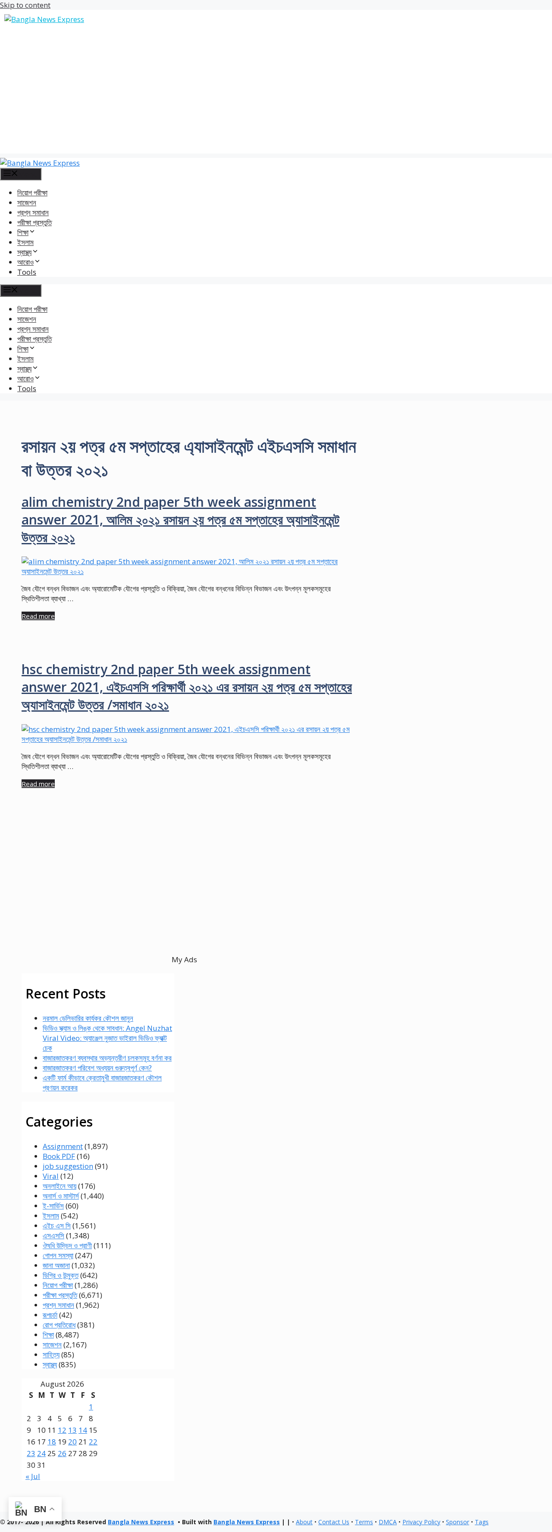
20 (72, 1442)
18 (51, 1442)
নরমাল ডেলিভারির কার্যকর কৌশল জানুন (88, 1018)
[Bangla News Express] (40, 163)
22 (93, 1442)
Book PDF (59, 1156)
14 (82, 1430)
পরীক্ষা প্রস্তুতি (34, 222)
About (304, 1522)
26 (62, 1453)
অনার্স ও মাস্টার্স (61, 1196)
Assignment (63, 1146)
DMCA (388, 1522)
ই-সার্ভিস (53, 1206)
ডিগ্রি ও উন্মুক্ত (60, 1275)
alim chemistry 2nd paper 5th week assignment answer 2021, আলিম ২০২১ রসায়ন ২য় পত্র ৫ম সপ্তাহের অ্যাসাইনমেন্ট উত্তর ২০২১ (180, 519)
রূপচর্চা (50, 1315)
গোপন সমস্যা (58, 1255)
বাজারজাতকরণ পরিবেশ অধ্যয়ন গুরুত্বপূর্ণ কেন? (97, 1068)
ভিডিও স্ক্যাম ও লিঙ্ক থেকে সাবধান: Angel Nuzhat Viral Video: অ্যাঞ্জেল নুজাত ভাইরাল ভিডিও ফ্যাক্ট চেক (107, 1038)
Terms (364, 1522)
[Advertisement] (276, 93)
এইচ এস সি (57, 1226)
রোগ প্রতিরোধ (59, 1325)
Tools (26, 272)
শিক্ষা (48, 1335)
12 (62, 1430)
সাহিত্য (51, 1354)
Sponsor (457, 1522)
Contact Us (333, 1522)
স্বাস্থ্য (50, 1364)
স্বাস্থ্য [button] (24, 252)
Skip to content (25, 5)
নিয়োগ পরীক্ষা (32, 193)
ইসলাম (25, 242)
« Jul (32, 1476)
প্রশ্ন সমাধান (33, 212)
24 (41, 1453)
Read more (38, 616)
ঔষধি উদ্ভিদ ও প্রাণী (67, 1245)
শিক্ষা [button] (22, 232)
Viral (51, 1176)
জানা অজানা (56, 1265)
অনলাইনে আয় (59, 1186)
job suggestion (68, 1166)
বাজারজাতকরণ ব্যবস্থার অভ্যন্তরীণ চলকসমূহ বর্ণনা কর (107, 1058)
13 (72, 1430)
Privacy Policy (421, 1522)
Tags (482, 1522)
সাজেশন (26, 202)
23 (31, 1453)
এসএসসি (53, 1235)
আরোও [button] (25, 262)
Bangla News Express (141, 1522)
